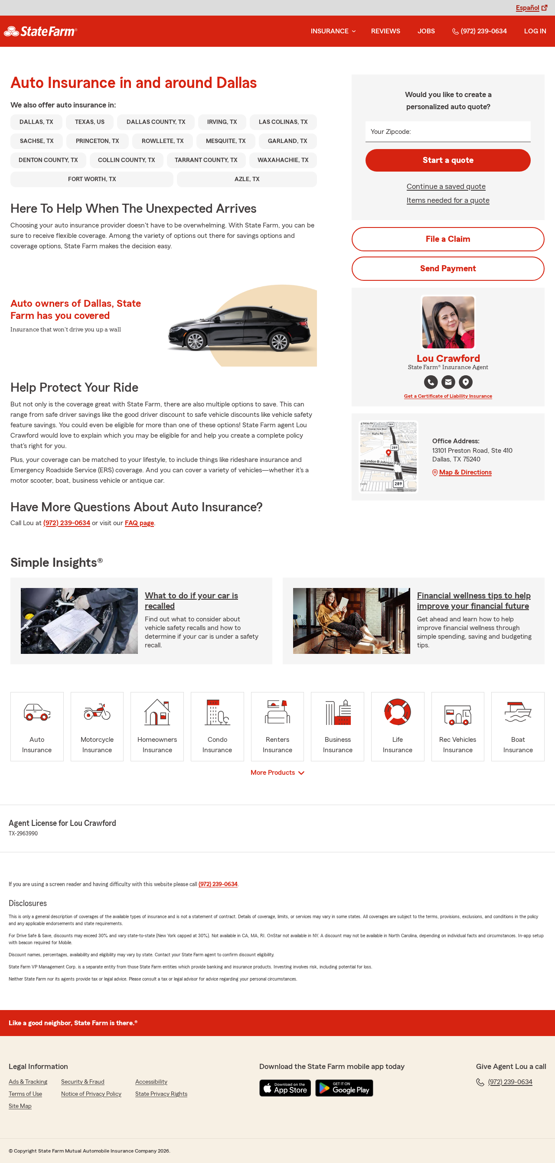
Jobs (426, 31)
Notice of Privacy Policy (91, 1094)
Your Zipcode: (391, 131)
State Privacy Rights (161, 1094)
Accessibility (151, 1082)
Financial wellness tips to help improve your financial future (474, 601)
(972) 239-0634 (484, 31)
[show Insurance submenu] (352, 31)
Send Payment (448, 268)
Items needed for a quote (448, 200)
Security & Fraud (82, 1082)
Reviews (385, 31)
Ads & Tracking (28, 1082)
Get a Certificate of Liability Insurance (448, 396)
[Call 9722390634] (431, 382)
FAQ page (139, 523)
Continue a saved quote (446, 186)
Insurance (330, 31)
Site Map (20, 1106)
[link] (40, 31)
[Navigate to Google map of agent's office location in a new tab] (466, 382)
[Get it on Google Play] (344, 1088)
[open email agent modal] (448, 383)
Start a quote (448, 160)
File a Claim (448, 239)
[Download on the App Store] (285, 1088)
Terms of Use (25, 1094)
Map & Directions (465, 472)
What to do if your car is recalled (191, 601)
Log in (535, 31)
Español (527, 7)
